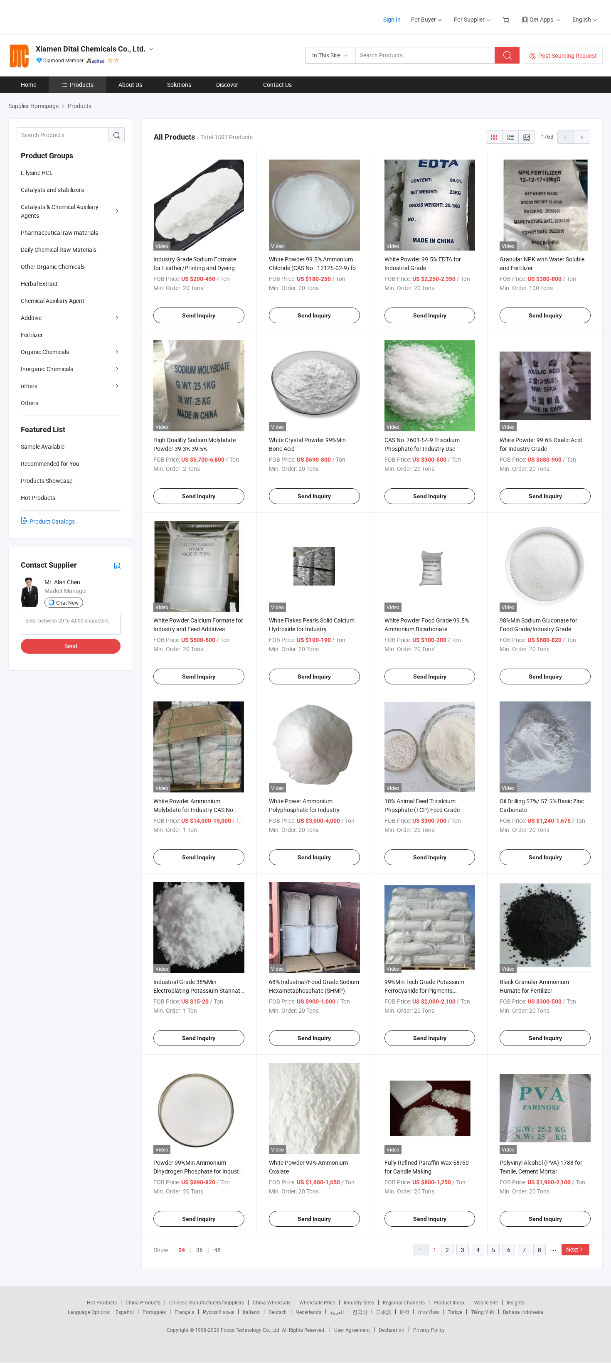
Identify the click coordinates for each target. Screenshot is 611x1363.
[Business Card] (117, 565)
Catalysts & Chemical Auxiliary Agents (60, 211)
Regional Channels (404, 1302)
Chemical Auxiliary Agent (52, 301)
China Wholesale (272, 1302)
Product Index (449, 1302)
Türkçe (455, 1312)
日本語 (383, 1312)
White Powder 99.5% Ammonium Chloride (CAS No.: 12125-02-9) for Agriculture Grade (313, 267)
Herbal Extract (39, 284)
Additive (31, 318)
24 (181, 1250)
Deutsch (278, 1312)
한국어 (359, 1312)
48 (217, 1250)
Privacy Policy (429, 1329)
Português (154, 1312)
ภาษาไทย (428, 1312)
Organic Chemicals (45, 352)
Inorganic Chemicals (47, 369)
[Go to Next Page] (582, 137)
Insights (516, 1302)
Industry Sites (359, 1302)
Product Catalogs (52, 521)
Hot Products (102, 1302)
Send (70, 646)
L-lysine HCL (37, 173)
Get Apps (541, 19)
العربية (337, 1312)
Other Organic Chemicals (53, 267)
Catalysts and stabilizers (52, 190)
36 (199, 1250)
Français (184, 1312)
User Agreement (352, 1329)
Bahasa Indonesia (523, 1312)
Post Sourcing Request (567, 55)
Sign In (392, 19)
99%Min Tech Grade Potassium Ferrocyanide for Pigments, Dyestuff (424, 990)
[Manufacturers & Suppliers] (61, 16)
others (29, 386)
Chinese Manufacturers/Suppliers (206, 1302)
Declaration (391, 1329)
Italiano (251, 1312)
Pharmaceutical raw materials (59, 232)
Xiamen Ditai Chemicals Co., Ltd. (90, 48)
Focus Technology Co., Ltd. (251, 1329)
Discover (227, 85)
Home (28, 85)
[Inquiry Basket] (507, 19)
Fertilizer (32, 335)
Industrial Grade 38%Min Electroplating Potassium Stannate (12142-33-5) (198, 990)
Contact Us (277, 85)
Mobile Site (485, 1302)
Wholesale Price (317, 1302)
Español (125, 1312)
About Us (130, 85)
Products (82, 85)
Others (29, 403)
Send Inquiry (198, 315)
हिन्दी (404, 1312)
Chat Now (67, 602)
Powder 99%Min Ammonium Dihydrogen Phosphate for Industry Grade (198, 1171)
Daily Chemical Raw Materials (58, 249)
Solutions (179, 85)
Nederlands (308, 1312)
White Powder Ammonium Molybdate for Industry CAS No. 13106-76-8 (194, 809)
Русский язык (218, 1312)
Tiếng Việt (482, 1312)
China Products (143, 1302)
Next (572, 1249)
